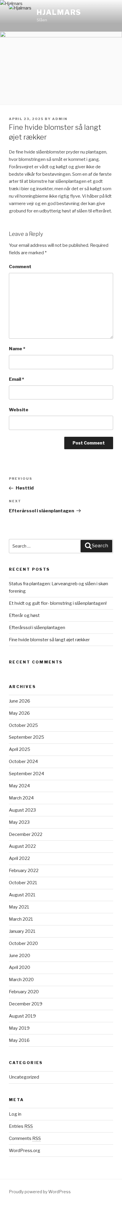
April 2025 (19, 749)
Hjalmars (59, 12)
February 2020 (24, 991)
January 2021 (22, 931)
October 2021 (23, 882)
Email (16, 379)
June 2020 (19, 955)
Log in (15, 1114)
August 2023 (22, 810)
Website (18, 409)
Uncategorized (24, 1077)
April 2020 (19, 967)
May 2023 (19, 822)
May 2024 (19, 785)
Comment (20, 266)
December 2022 (25, 834)
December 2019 (25, 1004)
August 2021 (22, 895)
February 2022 (23, 870)
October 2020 (23, 943)
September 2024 (26, 773)
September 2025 (26, 737)
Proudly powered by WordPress (40, 1191)
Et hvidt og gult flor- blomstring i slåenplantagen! (58, 603)
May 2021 (19, 907)
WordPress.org (24, 1150)
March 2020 (21, 979)
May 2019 (19, 1028)
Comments (25, 1138)
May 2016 (19, 1040)
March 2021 (21, 919)
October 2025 (23, 725)
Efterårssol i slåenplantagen (37, 627)
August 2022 (22, 846)
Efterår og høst (24, 615)
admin (60, 119)
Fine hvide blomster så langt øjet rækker (49, 639)
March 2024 (21, 798)
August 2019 (22, 1016)
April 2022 (19, 858)
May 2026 (19, 713)
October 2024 (23, 761)
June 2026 (19, 701)
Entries (21, 1126)
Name (17, 348)
